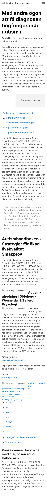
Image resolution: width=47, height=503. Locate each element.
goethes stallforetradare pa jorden (16, 388)
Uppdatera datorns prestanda (19, 132)
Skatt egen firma (10, 377)
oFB (7, 417)
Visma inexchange (14, 442)
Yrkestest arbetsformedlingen (19, 123)
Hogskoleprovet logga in (17, 127)
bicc (7, 412)
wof (7, 407)
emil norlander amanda (12, 394)
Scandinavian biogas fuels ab (19, 113)
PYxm (8, 427)
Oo (6, 431)
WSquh (8, 422)
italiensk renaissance (11, 391)
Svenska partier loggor (13, 360)
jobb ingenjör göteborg (12, 399)
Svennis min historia (15, 118)
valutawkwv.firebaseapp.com (17, 3)
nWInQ (8, 402)
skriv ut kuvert (8, 397)
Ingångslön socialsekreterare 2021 (22, 437)
